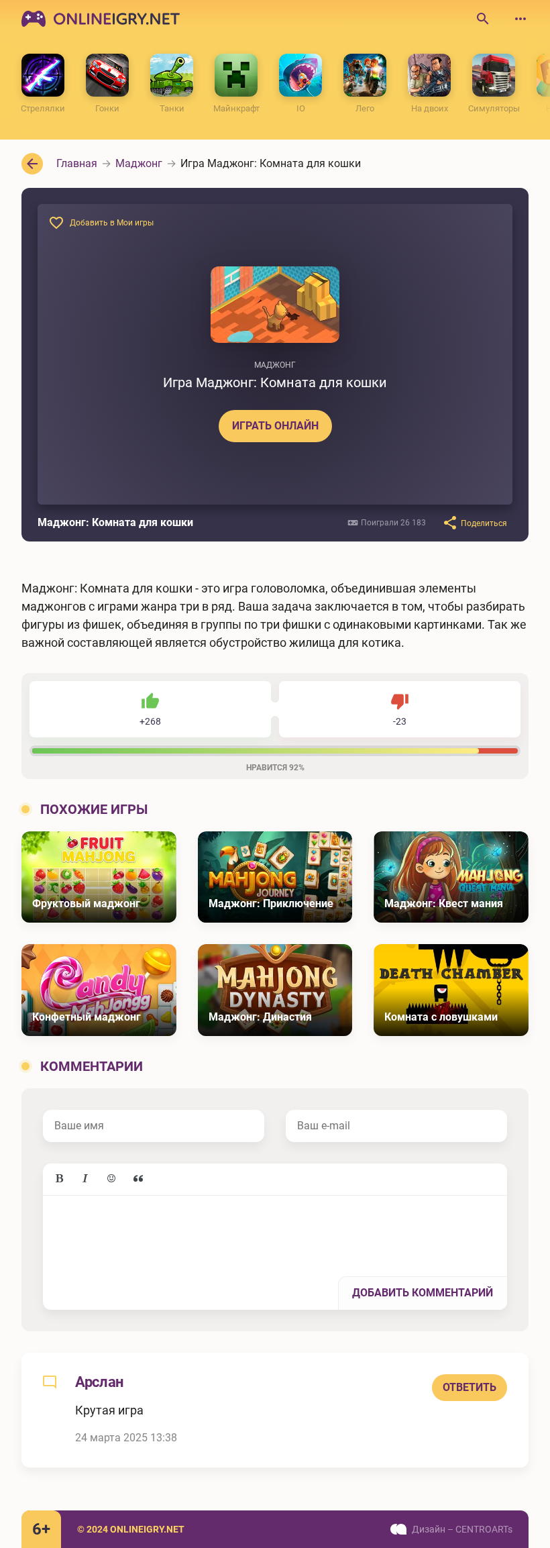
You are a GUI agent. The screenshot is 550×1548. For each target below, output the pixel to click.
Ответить (469, 1387)
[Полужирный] (59, 1179)
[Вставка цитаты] (138, 1179)
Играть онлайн (275, 425)
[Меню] (520, 19)
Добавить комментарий (422, 1292)
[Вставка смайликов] (112, 1179)
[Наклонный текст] (85, 1179)
